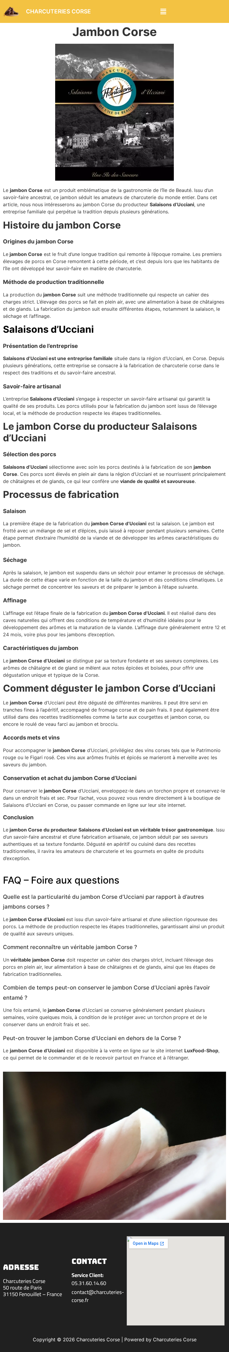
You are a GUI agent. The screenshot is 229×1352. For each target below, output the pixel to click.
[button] (163, 11)
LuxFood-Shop (201, 1051)
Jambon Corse (114, 31)
